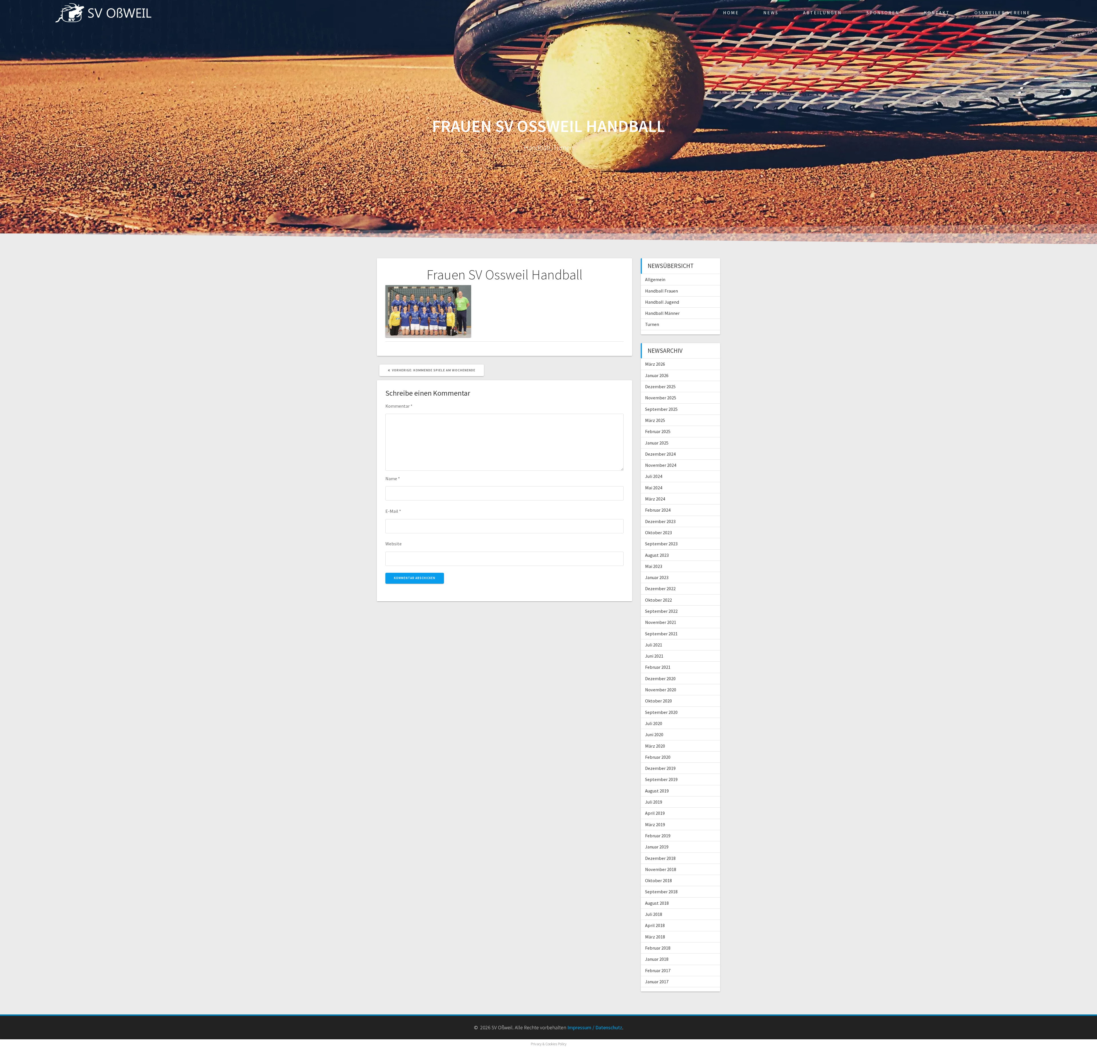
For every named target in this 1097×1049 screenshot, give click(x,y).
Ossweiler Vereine (1002, 12)
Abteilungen (822, 12)
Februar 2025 (657, 431)
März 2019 (655, 824)
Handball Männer (662, 313)
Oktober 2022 (658, 600)
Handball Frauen (661, 291)
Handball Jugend (662, 302)
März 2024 (655, 499)
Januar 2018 (656, 959)
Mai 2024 (653, 488)
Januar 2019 (656, 847)
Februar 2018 (657, 948)
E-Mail (393, 511)
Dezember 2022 (660, 588)
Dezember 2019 (660, 768)
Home (731, 12)
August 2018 (657, 903)
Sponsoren (883, 12)
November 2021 (660, 622)
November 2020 (660, 689)
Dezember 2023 (660, 521)
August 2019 (657, 791)
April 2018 (655, 925)
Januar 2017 (656, 981)
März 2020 (655, 746)
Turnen (652, 324)
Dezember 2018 (660, 858)
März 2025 (655, 420)
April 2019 (655, 813)
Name (392, 478)
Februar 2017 (657, 970)
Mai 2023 (653, 566)
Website (393, 543)
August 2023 (657, 555)
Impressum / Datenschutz (594, 1027)
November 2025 (660, 398)
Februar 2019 (657, 835)
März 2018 (655, 937)
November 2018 (660, 869)
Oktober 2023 (658, 532)
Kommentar (399, 406)
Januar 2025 (656, 443)
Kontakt (937, 12)
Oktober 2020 (658, 701)
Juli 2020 (653, 723)
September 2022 (661, 611)
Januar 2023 (656, 577)
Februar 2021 (657, 667)
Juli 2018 (653, 914)
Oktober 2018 (658, 880)
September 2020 (661, 712)
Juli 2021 (653, 645)
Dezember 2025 (660, 386)
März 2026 (655, 364)
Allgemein (655, 279)
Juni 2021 (654, 656)
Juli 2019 (653, 802)
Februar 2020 (657, 757)
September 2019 (661, 779)
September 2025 (661, 409)
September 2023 (661, 543)
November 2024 (660, 465)
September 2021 (661, 633)
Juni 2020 (654, 734)
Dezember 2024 (660, 454)
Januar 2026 (656, 375)
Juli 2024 (653, 476)
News (770, 12)
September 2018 (661, 891)
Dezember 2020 (660, 678)
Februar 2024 (657, 510)
